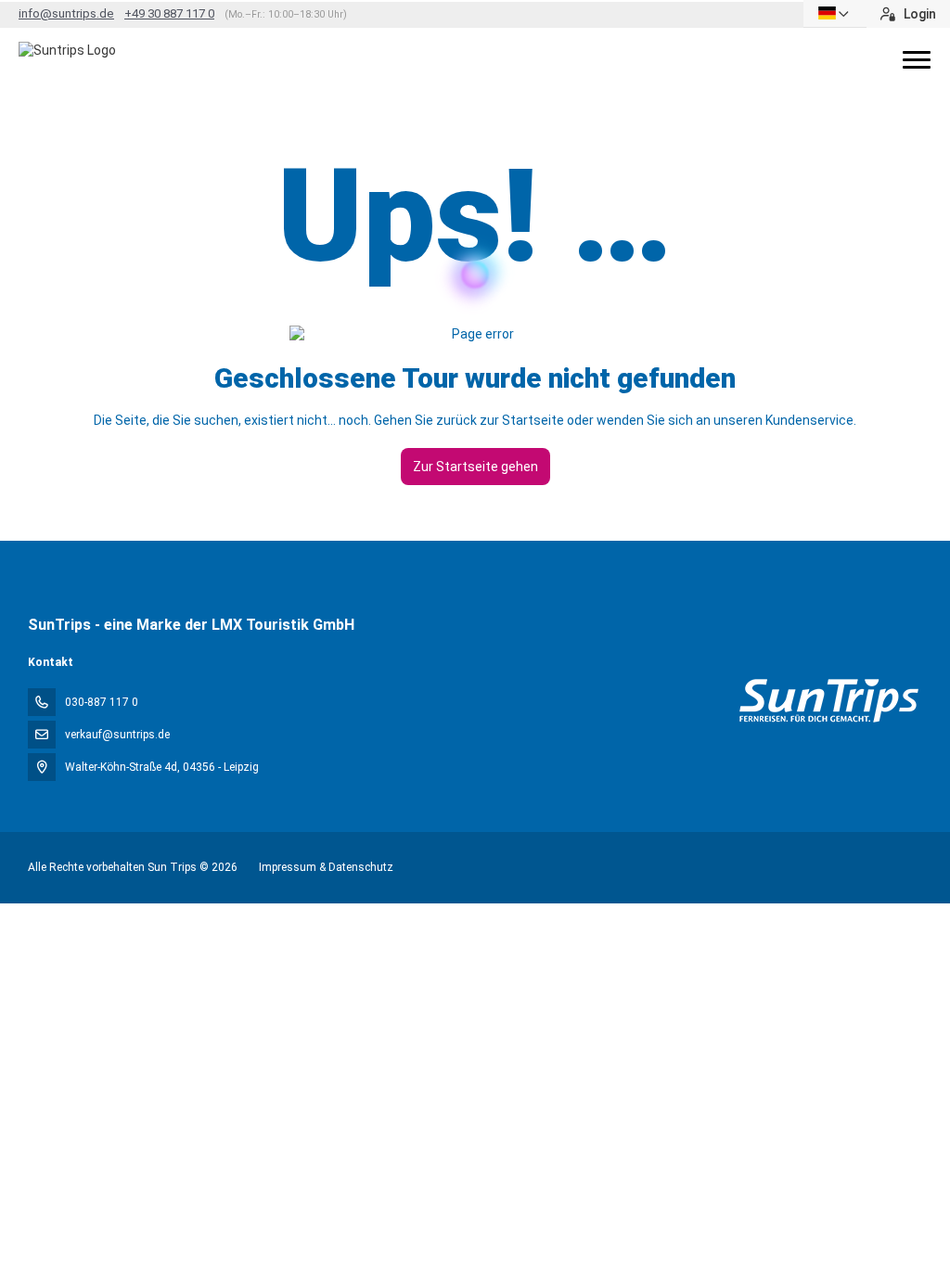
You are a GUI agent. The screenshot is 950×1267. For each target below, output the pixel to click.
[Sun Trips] (828, 700)
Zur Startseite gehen (475, 466)
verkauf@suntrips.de (117, 734)
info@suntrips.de (66, 13)
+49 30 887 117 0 (169, 13)
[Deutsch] (835, 13)
